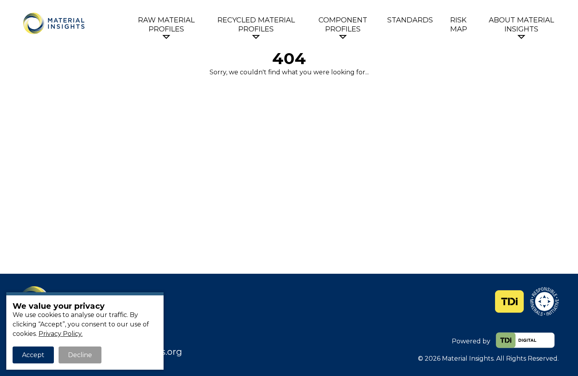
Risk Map (458, 24)
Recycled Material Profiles (256, 24)
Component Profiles (342, 24)
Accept (33, 355)
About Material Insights (521, 24)
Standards (410, 20)
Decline (80, 355)
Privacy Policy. (61, 333)
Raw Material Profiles (166, 24)
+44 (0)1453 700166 (105, 341)
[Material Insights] (75, 23)
